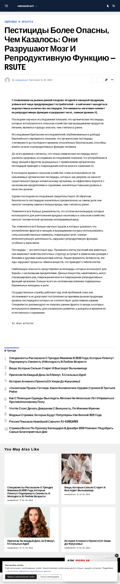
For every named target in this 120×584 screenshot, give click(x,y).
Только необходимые (49, 577)
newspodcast (21, 80)
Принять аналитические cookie (21, 577)
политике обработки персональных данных (30, 571)
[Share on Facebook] (94, 79)
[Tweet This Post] (100, 79)
